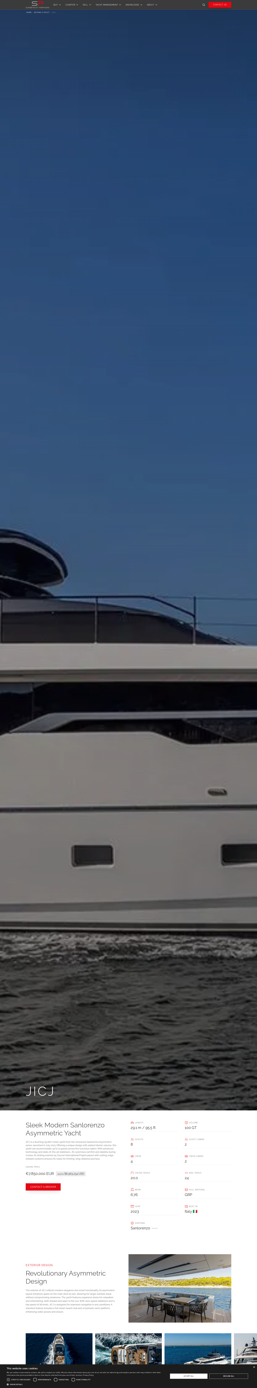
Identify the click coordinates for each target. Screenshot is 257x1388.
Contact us (220, 4)
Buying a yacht (41, 12)
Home (29, 12)
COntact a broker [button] (43, 1186)
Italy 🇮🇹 (191, 1211)
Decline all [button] (228, 1376)
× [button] (254, 1367)
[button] (57, 5)
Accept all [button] (189, 1376)
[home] (37, 5)
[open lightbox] (59, 1355)
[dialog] (128, 1376)
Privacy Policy (88, 1375)
